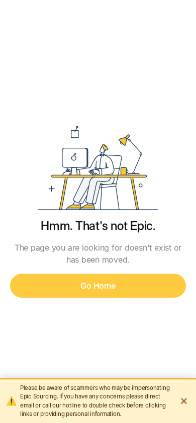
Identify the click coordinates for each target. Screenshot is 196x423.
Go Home (97, 286)
